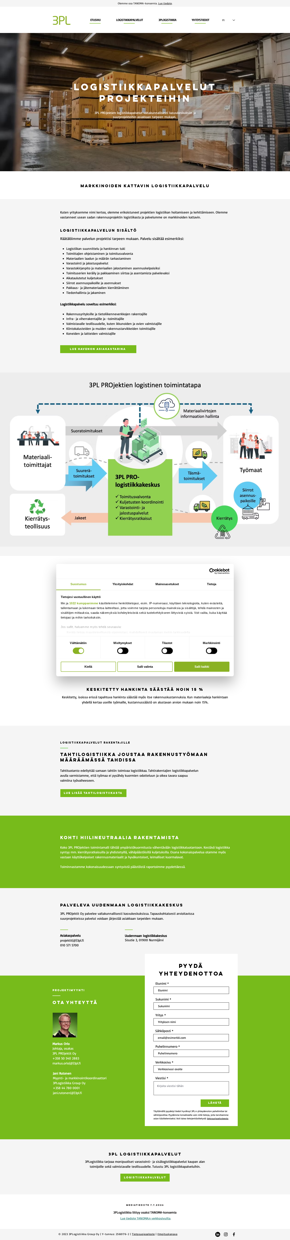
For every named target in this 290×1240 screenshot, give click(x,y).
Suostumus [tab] (78, 584)
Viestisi (160, 1078)
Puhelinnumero (166, 1046)
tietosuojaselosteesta (217, 1118)
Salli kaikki (202, 666)
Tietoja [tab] (211, 584)
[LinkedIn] (217, 1234)
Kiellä (88, 666)
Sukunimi (162, 999)
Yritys (159, 1015)
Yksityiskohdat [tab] (122, 584)
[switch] (122, 651)
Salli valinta (145, 666)
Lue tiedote (165, 3)
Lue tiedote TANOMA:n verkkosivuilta (145, 1218)
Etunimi (160, 983)
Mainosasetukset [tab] (167, 584)
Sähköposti (163, 1030)
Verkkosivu (163, 1062)
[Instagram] (225, 1234)
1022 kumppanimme (83, 603)
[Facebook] (233, 1234)
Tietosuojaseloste (143, 1234)
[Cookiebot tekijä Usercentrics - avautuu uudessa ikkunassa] (212, 571)
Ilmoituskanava (167, 1234)
